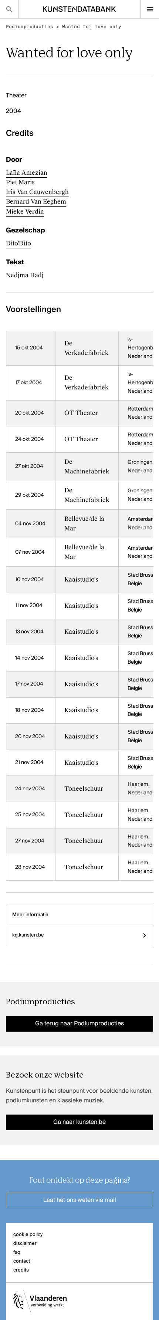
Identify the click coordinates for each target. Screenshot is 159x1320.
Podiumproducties (29, 27)
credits (21, 1270)
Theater (16, 96)
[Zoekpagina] (9, 9)
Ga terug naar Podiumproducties (79, 1024)
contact (21, 1261)
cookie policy (28, 1234)
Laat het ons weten (79, 1200)
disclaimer (25, 1243)
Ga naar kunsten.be (79, 1122)
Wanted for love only (91, 27)
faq (16, 1252)
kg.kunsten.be (28, 935)
